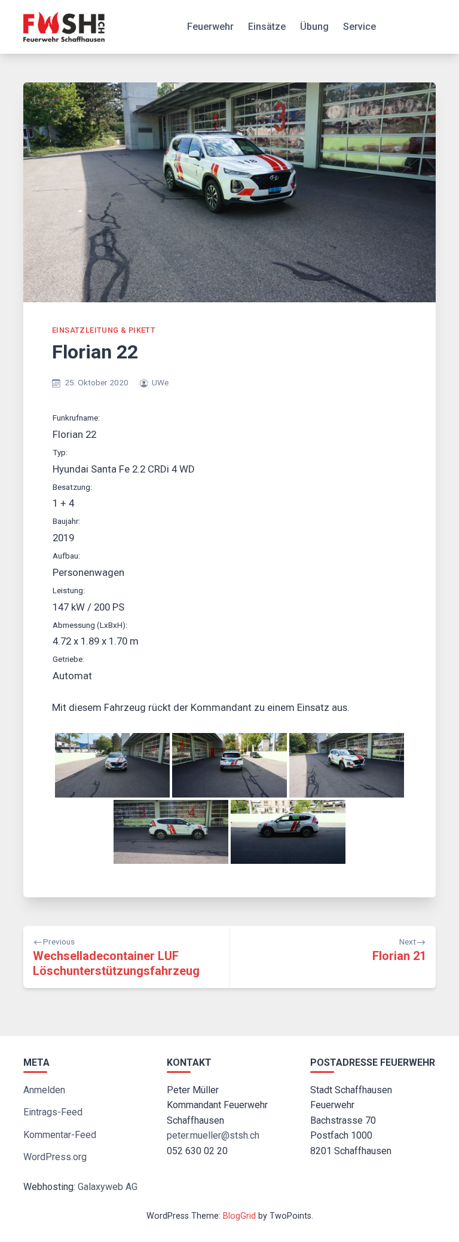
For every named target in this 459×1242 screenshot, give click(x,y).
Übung (314, 26)
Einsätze (267, 26)
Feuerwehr (210, 26)
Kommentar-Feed (59, 1134)
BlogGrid (239, 1216)
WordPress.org (55, 1157)
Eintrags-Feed (52, 1112)
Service (359, 26)
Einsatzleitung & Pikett (103, 330)
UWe (160, 382)
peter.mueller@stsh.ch (213, 1135)
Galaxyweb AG (107, 1186)
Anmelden (44, 1090)
